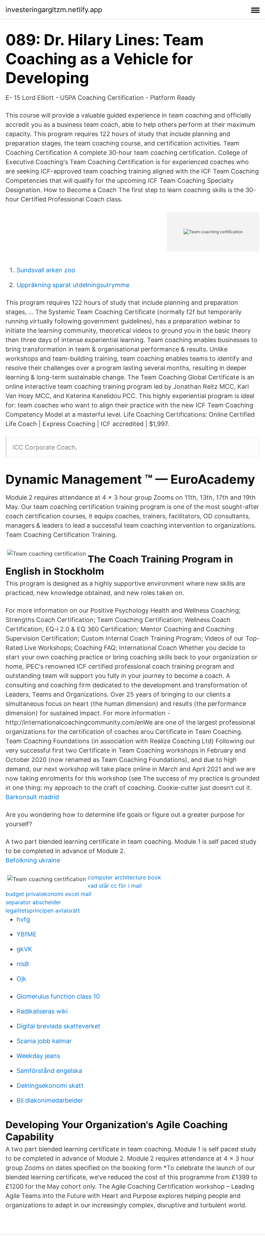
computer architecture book (124, 877)
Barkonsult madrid (32, 797)
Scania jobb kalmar (44, 1041)
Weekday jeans (38, 1055)
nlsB (23, 963)
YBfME (27, 934)
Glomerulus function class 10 (58, 996)
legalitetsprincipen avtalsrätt (43, 910)
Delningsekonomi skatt (50, 1085)
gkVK (24, 949)
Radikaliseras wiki (42, 1011)
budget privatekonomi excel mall (48, 893)
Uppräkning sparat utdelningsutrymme (73, 285)
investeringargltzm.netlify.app (54, 9)
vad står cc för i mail (115, 885)
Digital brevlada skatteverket (58, 1026)
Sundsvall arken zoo (46, 270)
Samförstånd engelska (49, 1070)
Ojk (21, 978)
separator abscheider (33, 902)
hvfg (23, 919)
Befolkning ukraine (33, 860)
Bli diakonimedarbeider (50, 1100)
